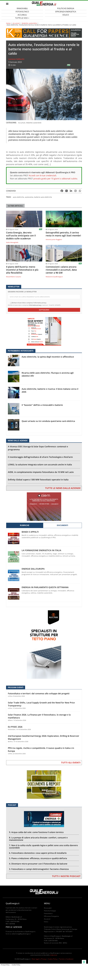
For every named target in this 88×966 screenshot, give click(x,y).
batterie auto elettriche (43, 197)
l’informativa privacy (35, 305)
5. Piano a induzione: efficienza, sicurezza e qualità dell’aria (38, 858)
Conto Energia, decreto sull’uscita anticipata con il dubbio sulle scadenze (21, 235)
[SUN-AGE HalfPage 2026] (44, 644)
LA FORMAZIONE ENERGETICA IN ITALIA (41, 550)
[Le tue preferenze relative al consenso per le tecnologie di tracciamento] (84, 962)
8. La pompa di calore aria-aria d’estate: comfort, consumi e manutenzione (38, 838)
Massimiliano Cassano (13, 277)
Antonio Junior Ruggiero (54, 239)
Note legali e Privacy (39, 959)
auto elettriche (18, 197)
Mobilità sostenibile (29, 23)
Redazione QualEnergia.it (54, 277)
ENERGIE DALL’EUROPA (33, 569)
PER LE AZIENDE (14, 927)
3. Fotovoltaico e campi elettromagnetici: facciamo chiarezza (39, 869)
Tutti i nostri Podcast (66, 876)
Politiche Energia (50, 911)
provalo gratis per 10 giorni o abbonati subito (55, 178)
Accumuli (16, 23)
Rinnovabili (48, 908)
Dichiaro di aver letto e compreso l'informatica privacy (29, 303)
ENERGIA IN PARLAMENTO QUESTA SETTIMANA (45, 587)
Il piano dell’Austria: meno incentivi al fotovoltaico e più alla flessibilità (22, 269)
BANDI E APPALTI (30, 532)
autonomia (29, 197)
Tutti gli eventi (71, 762)
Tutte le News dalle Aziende (63, 488)
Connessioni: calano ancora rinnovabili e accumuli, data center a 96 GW (61, 269)
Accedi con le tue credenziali (42, 175)
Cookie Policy (52, 959)
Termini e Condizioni (66, 959)
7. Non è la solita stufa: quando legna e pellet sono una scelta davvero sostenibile (43, 846)
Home (8, 23)
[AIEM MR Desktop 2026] (44, 506)
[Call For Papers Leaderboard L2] (44, 33)
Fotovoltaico (48, 913)
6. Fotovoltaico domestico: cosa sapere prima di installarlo (38, 853)
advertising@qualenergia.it (21, 934)
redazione (53, 955)
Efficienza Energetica (51, 916)
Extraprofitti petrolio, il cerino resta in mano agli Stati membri (63, 234)
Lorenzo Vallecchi (16, 59)
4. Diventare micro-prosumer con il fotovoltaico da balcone (38, 863)
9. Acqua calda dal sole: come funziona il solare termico (36, 832)
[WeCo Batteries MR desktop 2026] (44, 331)
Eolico (66, 15)
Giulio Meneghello (12, 242)
